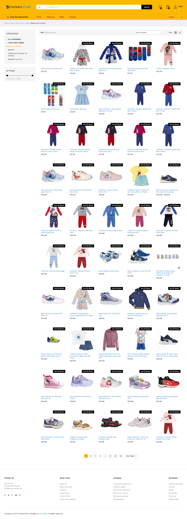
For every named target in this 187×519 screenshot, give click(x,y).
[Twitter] (8, 495)
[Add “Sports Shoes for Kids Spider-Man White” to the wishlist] (84, 185)
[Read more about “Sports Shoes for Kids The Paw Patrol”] (131, 266)
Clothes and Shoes (176, 484)
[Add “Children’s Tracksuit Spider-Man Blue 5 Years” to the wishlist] (141, 104)
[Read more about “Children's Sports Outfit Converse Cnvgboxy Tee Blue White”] (74, 349)
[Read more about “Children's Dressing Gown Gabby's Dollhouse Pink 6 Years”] (74, 309)
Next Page (130, 456)
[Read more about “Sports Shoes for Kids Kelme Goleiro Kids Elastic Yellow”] (45, 349)
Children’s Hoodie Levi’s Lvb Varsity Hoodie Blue (137, 314)
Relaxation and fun (15, 59)
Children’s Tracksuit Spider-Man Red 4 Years (168, 110)
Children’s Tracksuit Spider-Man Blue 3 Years (168, 150)
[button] (45, 64)
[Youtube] (16, 495)
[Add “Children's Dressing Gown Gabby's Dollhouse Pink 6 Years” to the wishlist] (84, 309)
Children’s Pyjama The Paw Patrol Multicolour (51, 231)
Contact (72, 17)
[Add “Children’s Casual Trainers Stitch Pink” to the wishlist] (113, 185)
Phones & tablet (119, 487)
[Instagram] (20, 495)
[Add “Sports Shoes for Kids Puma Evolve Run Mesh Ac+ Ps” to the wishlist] (141, 432)
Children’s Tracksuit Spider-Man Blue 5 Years (139, 110)
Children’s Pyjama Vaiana (165, 68)
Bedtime (11, 50)
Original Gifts (173, 499)
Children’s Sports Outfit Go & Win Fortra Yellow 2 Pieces (138, 191)
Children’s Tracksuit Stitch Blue (110, 230)
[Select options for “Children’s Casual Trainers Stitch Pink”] (103, 185)
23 (121, 456)
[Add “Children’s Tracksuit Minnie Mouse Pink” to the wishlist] (84, 266)
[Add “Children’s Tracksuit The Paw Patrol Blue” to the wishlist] (170, 226)
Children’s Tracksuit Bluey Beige (53, 271)
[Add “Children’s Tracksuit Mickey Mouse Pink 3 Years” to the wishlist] (170, 432)
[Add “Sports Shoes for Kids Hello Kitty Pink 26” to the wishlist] (55, 392)
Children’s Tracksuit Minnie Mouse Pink (80, 272)
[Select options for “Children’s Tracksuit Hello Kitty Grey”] (74, 226)
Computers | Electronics (122, 484)
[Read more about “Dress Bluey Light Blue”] (74, 104)
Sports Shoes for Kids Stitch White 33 (51, 314)
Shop (62, 17)
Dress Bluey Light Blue (78, 109)
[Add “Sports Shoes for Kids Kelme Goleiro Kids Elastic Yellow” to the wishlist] (55, 349)
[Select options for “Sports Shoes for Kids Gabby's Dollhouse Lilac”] (103, 392)
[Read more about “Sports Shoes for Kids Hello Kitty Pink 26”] (45, 392)
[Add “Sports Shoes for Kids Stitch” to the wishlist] (55, 64)
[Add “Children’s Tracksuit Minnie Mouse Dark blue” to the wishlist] (113, 145)
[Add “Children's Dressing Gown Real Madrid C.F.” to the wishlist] (113, 64)
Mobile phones (118, 499)
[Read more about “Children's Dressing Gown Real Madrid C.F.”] (103, 64)
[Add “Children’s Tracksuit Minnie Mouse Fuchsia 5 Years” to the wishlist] (141, 145)
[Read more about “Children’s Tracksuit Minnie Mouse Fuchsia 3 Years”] (45, 145)
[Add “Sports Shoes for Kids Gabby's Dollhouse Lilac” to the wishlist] (113, 392)
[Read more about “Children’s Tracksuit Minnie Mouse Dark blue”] (103, 145)
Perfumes (172, 496)
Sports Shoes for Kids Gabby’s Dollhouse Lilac (110, 397)
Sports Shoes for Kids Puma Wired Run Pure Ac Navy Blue (167, 355)
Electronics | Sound (120, 493)
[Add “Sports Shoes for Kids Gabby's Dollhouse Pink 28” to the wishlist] (113, 104)
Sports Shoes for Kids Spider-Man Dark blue (167, 397)
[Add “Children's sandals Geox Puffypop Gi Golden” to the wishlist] (84, 432)
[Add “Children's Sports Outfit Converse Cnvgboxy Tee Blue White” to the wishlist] (84, 349)
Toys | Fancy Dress (16, 43)
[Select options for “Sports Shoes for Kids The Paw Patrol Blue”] (45, 432)
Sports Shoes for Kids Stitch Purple (80, 397)
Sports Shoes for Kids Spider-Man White (81, 191)
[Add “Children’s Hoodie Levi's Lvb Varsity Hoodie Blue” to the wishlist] (141, 309)
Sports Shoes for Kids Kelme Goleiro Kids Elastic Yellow (51, 355)
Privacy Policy (65, 496)
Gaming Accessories (120, 496)
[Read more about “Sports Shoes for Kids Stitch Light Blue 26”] (45, 185)
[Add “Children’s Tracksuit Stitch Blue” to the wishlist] (113, 226)
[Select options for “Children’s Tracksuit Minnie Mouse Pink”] (74, 266)
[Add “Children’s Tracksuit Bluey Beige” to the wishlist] (55, 266)
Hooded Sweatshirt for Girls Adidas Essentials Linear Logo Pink (110, 356)
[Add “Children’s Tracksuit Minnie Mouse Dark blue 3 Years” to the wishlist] (84, 145)
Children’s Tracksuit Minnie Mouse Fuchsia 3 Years (51, 150)
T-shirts (172, 487)
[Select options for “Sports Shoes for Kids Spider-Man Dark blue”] (160, 392)
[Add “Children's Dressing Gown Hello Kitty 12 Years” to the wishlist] (84, 64)
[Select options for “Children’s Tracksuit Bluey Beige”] (45, 266)
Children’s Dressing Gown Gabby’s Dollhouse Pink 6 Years (81, 314)
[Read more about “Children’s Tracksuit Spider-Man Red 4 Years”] (160, 104)
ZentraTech (43, 513)
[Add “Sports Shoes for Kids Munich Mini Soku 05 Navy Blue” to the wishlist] (170, 185)
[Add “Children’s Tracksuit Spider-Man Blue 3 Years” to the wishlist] (170, 145)
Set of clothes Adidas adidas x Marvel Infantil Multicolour (138, 355)
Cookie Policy (65, 493)
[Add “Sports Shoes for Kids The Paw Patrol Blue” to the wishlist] (55, 432)
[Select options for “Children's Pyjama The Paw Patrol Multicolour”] (45, 226)
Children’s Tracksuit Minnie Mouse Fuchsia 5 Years (137, 150)
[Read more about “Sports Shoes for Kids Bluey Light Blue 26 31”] (160, 309)
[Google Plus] (12, 495)
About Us (50, 17)
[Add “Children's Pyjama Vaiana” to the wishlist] (170, 64)
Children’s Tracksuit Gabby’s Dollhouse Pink (137, 231)
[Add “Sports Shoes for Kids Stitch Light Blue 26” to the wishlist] (55, 185)
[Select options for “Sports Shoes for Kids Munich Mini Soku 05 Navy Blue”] (160, 185)
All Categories (14, 39)
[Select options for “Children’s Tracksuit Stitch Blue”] (103, 226)
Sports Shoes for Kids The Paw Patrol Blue (52, 438)
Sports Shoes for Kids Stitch (51, 68)
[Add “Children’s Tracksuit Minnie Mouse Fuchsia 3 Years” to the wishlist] (55, 145)
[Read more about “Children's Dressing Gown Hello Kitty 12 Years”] (74, 64)
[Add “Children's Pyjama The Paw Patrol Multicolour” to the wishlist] (55, 226)
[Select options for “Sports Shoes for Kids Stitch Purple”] (74, 392)
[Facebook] (5, 495)
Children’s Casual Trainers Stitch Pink (108, 191)
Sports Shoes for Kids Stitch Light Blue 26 (51, 191)
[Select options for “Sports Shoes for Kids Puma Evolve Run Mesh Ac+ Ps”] (131, 432)
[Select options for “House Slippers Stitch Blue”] (103, 266)
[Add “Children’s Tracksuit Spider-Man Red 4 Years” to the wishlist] (170, 104)
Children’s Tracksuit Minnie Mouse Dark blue (109, 150)
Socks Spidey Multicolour (50, 109)
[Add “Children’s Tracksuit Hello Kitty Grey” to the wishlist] (84, 226)
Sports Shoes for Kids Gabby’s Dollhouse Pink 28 (110, 110)
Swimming (173, 493)
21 (110, 456)
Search (146, 7)
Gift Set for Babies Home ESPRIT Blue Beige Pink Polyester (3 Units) (165, 273)
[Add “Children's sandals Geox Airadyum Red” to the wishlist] (113, 432)
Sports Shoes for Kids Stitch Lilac (109, 314)
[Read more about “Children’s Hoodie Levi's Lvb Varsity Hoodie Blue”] (131, 309)
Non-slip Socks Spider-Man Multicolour (137, 69)
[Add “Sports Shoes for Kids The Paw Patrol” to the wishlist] (141, 266)
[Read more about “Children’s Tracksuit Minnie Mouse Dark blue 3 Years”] (74, 145)
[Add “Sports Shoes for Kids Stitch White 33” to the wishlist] (55, 309)
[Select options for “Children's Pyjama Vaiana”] (160, 64)
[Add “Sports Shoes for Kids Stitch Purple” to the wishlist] (84, 392)
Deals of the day (66, 487)
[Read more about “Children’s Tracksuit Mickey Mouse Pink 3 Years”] (160, 432)
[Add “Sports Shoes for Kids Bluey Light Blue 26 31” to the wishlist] (170, 309)
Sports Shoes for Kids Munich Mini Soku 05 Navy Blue (167, 191)
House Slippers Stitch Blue (109, 271)
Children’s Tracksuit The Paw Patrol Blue (167, 231)
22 (115, 456)
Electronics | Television (121, 490)
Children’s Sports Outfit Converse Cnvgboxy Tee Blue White (80, 356)
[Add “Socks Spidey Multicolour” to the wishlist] (55, 104)
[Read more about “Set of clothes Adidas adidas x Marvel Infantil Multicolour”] (131, 349)
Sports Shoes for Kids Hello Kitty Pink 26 (51, 397)
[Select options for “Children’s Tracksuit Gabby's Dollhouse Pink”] (131, 226)
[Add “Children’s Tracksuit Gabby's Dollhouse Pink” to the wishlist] (141, 226)
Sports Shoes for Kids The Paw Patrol (139, 272)
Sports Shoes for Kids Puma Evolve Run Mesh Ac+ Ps (137, 438)
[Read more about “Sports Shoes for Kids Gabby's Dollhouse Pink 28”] (103, 104)
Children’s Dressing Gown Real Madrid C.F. (110, 69)
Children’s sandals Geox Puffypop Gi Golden (78, 438)
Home (38, 17)
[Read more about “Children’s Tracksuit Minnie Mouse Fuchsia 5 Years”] (131, 145)
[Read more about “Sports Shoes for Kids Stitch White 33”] (45, 309)
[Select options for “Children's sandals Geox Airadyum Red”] (103, 432)
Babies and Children (13, 46)
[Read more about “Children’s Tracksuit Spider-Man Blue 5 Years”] (131, 104)
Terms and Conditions (68, 499)
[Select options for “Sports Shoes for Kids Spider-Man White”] (74, 185)
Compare (63, 490)
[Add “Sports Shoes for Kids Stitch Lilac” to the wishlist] (113, 309)
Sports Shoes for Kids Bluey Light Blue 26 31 (166, 314)
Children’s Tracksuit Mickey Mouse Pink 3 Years (166, 438)
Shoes (171, 490)
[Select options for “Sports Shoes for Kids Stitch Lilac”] (103, 309)
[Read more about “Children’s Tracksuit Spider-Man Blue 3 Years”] (160, 145)
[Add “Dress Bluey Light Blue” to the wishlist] (84, 104)
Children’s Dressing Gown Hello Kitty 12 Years (81, 69)
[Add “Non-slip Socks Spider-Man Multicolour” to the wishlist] (141, 64)
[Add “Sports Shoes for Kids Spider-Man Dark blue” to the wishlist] (170, 392)
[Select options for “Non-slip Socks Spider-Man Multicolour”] (131, 64)
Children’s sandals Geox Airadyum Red (107, 438)
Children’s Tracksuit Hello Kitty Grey (81, 231)
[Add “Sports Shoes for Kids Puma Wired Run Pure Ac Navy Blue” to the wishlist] (170, 349)
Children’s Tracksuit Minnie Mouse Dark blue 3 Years (80, 150)
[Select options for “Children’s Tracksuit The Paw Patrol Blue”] (160, 226)
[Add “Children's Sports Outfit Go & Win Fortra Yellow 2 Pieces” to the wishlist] (141, 185)
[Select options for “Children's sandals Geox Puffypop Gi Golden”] (74, 432)
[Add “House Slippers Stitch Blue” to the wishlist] (113, 266)
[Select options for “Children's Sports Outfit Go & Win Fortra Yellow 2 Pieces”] (131, 185)
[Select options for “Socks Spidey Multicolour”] (45, 104)
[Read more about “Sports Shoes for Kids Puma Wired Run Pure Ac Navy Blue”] (160, 349)
